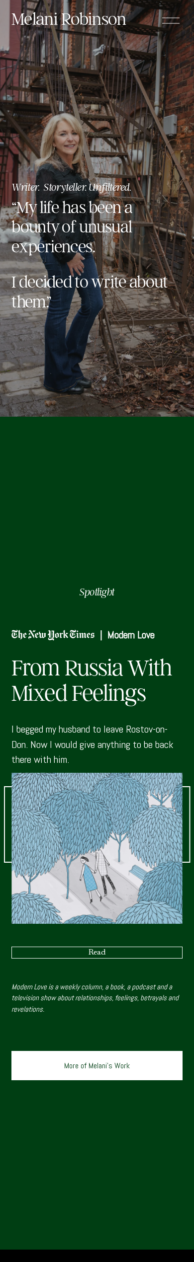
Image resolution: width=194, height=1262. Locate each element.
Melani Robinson (68, 18)
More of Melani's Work (97, 1065)
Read (97, 953)
